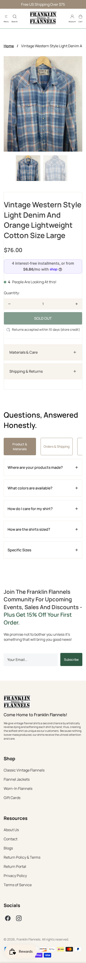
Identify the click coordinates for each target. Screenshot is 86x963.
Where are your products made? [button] (35, 467)
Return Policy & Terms (22, 857)
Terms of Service (18, 884)
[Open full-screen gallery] (43, 104)
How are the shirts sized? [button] (29, 529)
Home (9, 45)
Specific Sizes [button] (19, 549)
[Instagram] (19, 918)
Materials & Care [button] (23, 352)
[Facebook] (8, 918)
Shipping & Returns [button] (26, 371)
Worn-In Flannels (18, 788)
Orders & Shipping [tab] (56, 446)
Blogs (8, 848)
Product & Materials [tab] (19, 446)
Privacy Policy (15, 875)
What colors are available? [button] (30, 488)
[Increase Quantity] (76, 304)
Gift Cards (12, 797)
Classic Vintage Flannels (24, 770)
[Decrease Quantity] (9, 304)
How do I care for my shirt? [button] (30, 508)
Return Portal (15, 866)
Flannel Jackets (17, 779)
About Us (11, 829)
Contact (10, 838)
